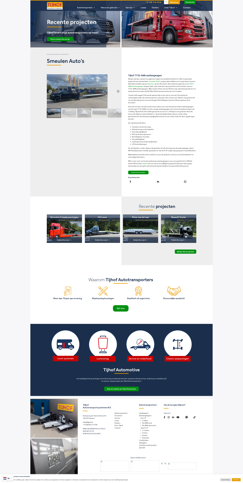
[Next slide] (118, 91)
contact (144, 163)
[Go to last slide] (50, 91)
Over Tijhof (169, 7)
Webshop (174, 2)
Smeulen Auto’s (155, 81)
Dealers (155, 7)
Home (48, 54)
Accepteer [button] (236, 479)
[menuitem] (54, 113)
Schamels (145, 438)
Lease (143, 7)
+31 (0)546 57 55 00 (90, 425)
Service (129, 7)
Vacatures (189, 2)
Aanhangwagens (145, 416)
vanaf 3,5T (144, 428)
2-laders (145, 420)
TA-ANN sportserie (149, 425)
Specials (142, 448)
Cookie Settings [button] (225, 479)
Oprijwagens (144, 413)
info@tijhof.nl (88, 422)
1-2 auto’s (145, 430)
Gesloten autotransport (148, 445)
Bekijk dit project (63, 240)
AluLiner (150, 84)
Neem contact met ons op (60, 39)
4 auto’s (145, 435)
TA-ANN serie (147, 423)
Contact (186, 7)
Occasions (118, 416)
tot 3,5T (143, 418)
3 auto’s (145, 433)
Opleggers (143, 443)
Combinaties (144, 440)
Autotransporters (84, 7)
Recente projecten (55, 54)
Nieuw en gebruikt (109, 7)
